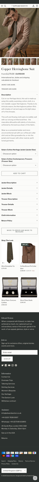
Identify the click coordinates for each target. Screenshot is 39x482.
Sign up (7, 359)
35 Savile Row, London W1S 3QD (14, 426)
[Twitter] (2, 365)
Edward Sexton (10, 475)
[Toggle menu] (2, 6)
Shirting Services (7, 387)
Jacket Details (7, 188)
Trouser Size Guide (9, 89)
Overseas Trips (7, 380)
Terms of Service (30, 461)
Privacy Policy (5, 464)
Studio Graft (30, 475)
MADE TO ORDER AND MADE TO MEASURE (19, 231)
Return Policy (6, 221)
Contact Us (5, 377)
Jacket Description (8, 183)
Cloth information (8, 215)
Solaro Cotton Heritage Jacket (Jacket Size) (18, 150)
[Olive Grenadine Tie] (10, 253)
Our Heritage (6, 394)
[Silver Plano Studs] (29, 287)
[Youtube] (9, 365)
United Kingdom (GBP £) (12, 471)
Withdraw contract (8, 401)
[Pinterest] (16, 365)
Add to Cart (19, 173)
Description (6, 95)
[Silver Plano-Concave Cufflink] (10, 287)
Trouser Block (7, 210)
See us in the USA (8, 433)
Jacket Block (6, 194)
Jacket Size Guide (8, 84)
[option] (19, 32)
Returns (4, 438)
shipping (26, 77)
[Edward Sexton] (19, 6)
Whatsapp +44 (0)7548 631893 (13, 422)
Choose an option (9, 154)
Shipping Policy (12, 461)
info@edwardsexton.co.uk (11, 413)
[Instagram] (13, 365)
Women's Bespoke (8, 391)
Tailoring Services (8, 384)
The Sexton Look (8, 398)
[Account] (33, 6)
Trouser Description (9, 199)
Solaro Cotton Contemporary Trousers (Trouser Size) (16, 160)
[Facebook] (6, 365)
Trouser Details (7, 204)
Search (3, 461)
